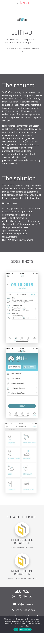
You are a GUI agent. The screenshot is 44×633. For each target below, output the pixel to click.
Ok (16, 629)
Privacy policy (25, 629)
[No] (41, 624)
